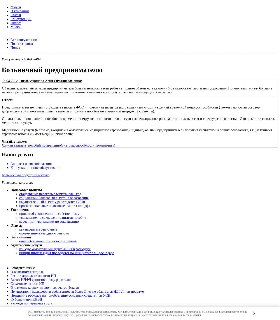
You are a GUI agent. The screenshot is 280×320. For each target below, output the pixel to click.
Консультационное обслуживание (35, 168)
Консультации (21, 19)
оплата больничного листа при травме (48, 241)
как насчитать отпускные (38, 229)
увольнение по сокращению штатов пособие (52, 217)
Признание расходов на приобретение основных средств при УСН (60, 295)
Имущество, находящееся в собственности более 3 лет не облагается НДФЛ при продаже (77, 291)
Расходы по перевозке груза (31, 303)
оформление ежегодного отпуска (44, 233)
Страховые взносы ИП (27, 283)
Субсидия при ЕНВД (26, 299)
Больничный (105, 145)
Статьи (15, 15)
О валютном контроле (27, 272)
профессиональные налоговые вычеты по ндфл (54, 206)
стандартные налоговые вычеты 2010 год (50, 194)
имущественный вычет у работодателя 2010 (52, 202)
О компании (19, 11)
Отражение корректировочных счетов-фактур (44, 287)
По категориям (21, 43)
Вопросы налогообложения (31, 164)
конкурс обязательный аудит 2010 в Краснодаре (55, 249)
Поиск (15, 47)
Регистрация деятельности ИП (33, 276)
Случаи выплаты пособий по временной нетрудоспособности (48, 145)
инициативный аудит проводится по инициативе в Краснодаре (66, 253)
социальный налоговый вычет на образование (54, 198)
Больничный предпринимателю (25, 175)
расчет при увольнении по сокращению (49, 221)
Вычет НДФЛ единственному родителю (40, 280)
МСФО (15, 27)
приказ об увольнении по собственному (49, 213)
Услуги (15, 7)
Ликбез (15, 23)
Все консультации (23, 40)
